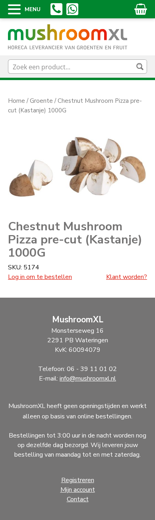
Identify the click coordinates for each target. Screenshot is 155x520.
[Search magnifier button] (140, 66)
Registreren (77, 480)
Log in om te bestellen (40, 277)
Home (16, 101)
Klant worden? (126, 277)
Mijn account (77, 489)
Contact (78, 499)
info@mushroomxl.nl (88, 378)
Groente (41, 101)
